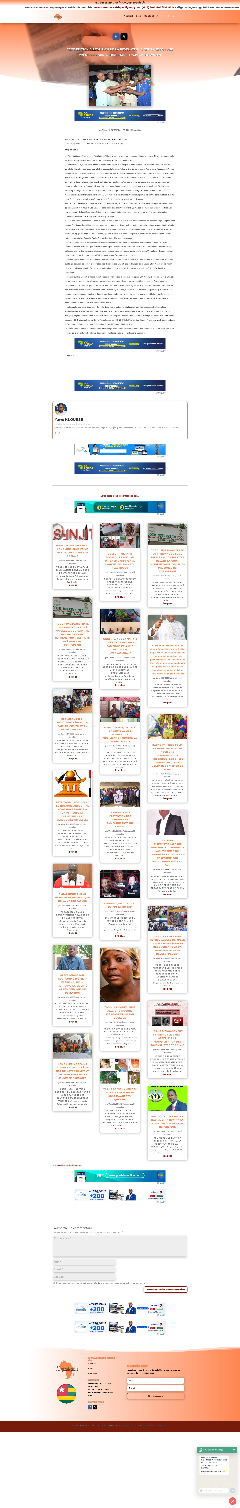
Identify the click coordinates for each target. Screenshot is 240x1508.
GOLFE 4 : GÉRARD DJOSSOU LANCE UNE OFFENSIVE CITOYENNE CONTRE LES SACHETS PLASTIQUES (120, 561)
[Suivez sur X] (173, 16)
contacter (55, 7)
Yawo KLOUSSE (110, 130)
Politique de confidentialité (154, 1425)
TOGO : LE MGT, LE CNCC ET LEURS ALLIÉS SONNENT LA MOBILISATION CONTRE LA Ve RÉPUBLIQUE (120, 734)
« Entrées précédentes (67, 1165)
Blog (139, 16)
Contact (149, 16)
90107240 (109, 7)
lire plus (72, 585)
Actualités (137, 130)
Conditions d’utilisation (128, 1425)
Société (167, 579)
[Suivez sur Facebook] (168, 16)
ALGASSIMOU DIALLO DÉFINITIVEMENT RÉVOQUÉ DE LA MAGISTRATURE (72, 897)
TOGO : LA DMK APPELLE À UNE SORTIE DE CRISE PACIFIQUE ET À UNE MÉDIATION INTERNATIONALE (120, 646)
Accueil (128, 16)
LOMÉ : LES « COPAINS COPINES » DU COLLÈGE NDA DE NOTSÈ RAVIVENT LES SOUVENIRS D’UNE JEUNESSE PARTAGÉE (72, 1071)
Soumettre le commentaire (165, 1289)
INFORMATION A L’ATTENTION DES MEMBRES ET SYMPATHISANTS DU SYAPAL (120, 819)
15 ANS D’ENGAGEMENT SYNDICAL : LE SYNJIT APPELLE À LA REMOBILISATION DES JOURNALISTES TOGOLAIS (167, 1038)
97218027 (121, 7)
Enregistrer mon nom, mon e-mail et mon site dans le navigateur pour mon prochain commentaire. (100, 1283)
